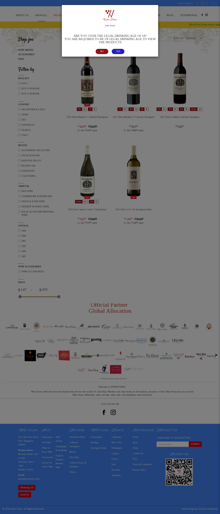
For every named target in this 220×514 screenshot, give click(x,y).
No (102, 51)
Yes (118, 51)
